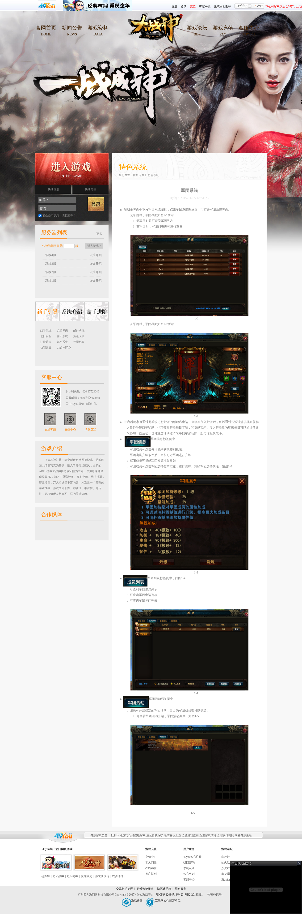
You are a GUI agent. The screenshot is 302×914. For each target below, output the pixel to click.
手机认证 (189, 868)
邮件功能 (78, 330)
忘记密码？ (69, 215)
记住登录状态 (50, 215)
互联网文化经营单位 (167, 900)
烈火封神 (72, 876)
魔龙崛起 (86, 876)
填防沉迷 (90, 429)
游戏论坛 (197, 28)
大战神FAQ (64, 347)
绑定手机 (204, 6)
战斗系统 (45, 330)
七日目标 (45, 336)
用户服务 (180, 888)
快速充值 (90, 189)
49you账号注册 (192, 856)
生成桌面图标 (222, 6)
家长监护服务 (145, 888)
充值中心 (70, 429)
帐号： (44, 200)
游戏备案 (137, 900)
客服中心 (249, 28)
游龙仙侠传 (102, 876)
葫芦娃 (45, 876)
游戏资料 (98, 28)
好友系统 (62, 342)
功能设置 (45, 347)
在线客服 (50, 429)
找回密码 (189, 862)
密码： (44, 208)
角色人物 (78, 336)
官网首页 (46, 28)
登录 (183, 6)
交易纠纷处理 (124, 888)
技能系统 (45, 342)
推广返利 (151, 873)
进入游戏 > (94, 245)
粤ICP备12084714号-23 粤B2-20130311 (179, 894)
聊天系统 (62, 336)
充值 (193, 6)
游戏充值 (223, 28)
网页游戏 (66, 849)
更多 (99, 234)
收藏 (258, 6)
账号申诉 (189, 873)
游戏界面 (62, 330)
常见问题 (151, 862)
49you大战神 (153, 31)
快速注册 (53, 189)
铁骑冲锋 (117, 876)
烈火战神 (58, 876)
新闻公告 (72, 28)
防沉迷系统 (164, 888)
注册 (174, 6)
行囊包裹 (78, 342)
